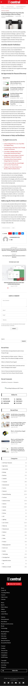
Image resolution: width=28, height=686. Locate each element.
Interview (3, 636)
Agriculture (14, 466)
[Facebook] (4, 682)
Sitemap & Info (5, 662)
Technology (14, 554)
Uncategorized (14, 557)
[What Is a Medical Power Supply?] (5, 433)
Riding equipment (14, 544)
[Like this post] (10, 233)
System (14, 551)
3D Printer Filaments (14, 462)
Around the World (6, 642)
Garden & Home (14, 500)
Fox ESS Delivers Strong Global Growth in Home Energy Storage (18, 415)
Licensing (3, 665)
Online (14, 538)
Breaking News (5, 631)
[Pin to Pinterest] (19, 233)
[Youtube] (16, 682)
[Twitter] (8, 682)
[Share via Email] (22, 233)
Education (3, 633)
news (13, 227)
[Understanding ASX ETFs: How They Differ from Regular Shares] (6, 83)
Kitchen (14, 513)
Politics (3, 609)
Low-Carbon (14, 522)
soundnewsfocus (9, 16)
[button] (3, 277)
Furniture (14, 497)
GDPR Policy (4, 657)
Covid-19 (3, 590)
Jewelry (14, 510)
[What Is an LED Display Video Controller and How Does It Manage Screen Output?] (5, 441)
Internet (14, 506)
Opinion (3, 617)
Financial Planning (10, 6)
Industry (14, 503)
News (14, 535)
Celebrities (4, 638)
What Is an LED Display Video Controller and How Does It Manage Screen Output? (17, 441)
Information (4, 652)
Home (2, 6)
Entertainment (14, 484)
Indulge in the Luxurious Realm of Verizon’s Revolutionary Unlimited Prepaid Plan (17, 102)
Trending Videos (5, 592)
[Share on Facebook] (14, 233)
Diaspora (3, 667)
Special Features (5, 640)
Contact (3, 646)
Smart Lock (14, 547)
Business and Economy (7, 623)
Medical (14, 532)
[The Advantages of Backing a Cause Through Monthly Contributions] (6, 89)
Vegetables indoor (14, 560)
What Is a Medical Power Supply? (9, 362)
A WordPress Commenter (6, 382)
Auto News (4, 621)
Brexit (2, 626)
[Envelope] (23, 682)
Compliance (4, 655)
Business (14, 475)
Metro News (4, 607)
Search (2, 339)
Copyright (3, 660)
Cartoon (3, 599)
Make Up (14, 525)
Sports (2, 604)
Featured (14, 491)
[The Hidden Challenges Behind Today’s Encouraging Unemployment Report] (6, 96)
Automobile (14, 469)
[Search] (26, 2)
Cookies (3, 648)
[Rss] (19, 682)
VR (14, 563)
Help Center (4, 597)
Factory (14, 488)
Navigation (16, 382)
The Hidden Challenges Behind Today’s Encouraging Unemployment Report (16, 95)
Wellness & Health (14, 566)
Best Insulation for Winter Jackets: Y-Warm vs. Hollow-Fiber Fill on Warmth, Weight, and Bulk (18, 424)
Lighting (14, 519)
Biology (14, 472)
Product (14, 541)
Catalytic (14, 478)
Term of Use (4, 650)
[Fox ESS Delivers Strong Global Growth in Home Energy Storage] (5, 416)
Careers (3, 594)
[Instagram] (12, 682)
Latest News (4, 613)
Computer (14, 481)
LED (14, 516)
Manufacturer (14, 529)
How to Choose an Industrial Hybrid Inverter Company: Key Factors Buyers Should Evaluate (18, 449)
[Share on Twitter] (16, 233)
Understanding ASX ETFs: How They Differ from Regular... (14, 283)
